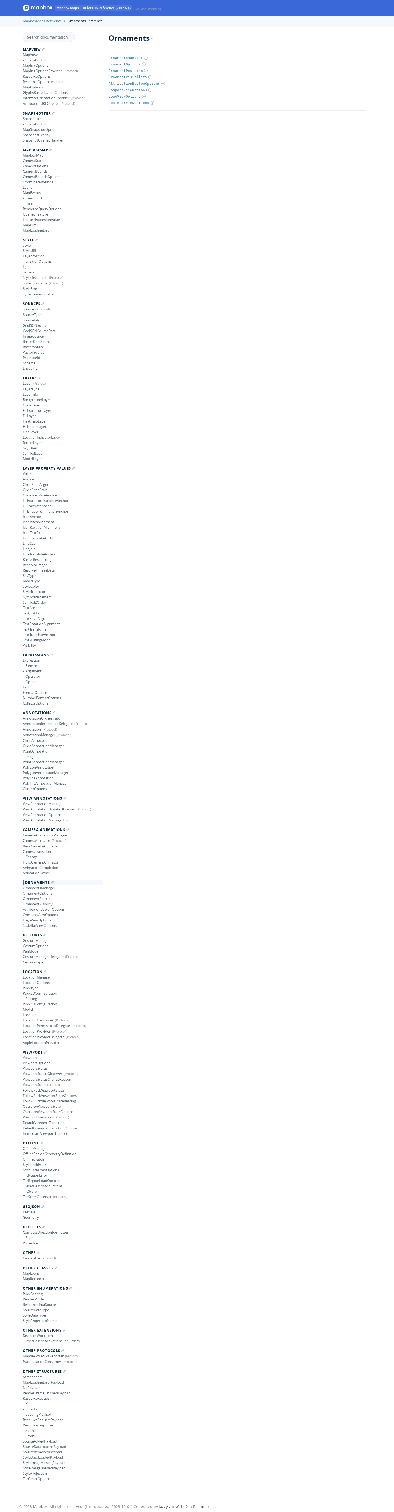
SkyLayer (30, 448)
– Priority (30, 1409)
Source (28, 309)
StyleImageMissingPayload (44, 1462)
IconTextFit (31, 532)
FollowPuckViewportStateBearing (49, 1101)
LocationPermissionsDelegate (46, 1025)
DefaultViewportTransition (44, 1122)
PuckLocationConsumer (42, 1361)
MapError (30, 225)
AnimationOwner (36, 872)
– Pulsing (30, 998)
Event (27, 187)
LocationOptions (36, 982)
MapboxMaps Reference (42, 20)
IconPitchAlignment (38, 522)
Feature (29, 1212)
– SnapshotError (36, 60)
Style (28, 240)
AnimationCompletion (40, 867)
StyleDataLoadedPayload (43, 1457)
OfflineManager (35, 1148)
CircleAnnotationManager (43, 745)
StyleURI (29, 250)
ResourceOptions (36, 76)
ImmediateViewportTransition (46, 1133)
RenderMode (33, 1299)
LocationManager (37, 977)
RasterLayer (32, 442)
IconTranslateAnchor (39, 538)
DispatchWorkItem (38, 1335)
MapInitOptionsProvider (42, 70)
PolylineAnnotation (38, 778)
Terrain (28, 272)
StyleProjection (35, 1473)
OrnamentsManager (39, 887)
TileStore (30, 1191)
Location (33, 971)
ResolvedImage (35, 564)
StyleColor (31, 586)
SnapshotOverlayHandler (43, 140)
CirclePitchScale (35, 489)
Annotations (37, 712)
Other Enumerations (45, 1288)
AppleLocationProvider (41, 1042)
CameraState (33, 160)
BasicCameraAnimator (40, 846)
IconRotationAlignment (41, 527)
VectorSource (33, 352)
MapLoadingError (37, 230)
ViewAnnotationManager (43, 803)
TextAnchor (32, 607)
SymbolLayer (33, 453)
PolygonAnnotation (38, 767)
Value (27, 473)
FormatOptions (35, 692)
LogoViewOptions (37, 920)
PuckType (30, 987)
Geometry (31, 1217)
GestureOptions (35, 945)
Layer (27, 383)
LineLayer (30, 431)
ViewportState (34, 1084)
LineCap (29, 543)
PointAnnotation (36, 751)
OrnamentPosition (38, 898)
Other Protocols (41, 1350)
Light (27, 266)
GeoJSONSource (35, 325)
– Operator (31, 676)
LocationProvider (36, 1031)
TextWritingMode (36, 640)
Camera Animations (44, 829)
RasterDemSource (37, 341)
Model (28, 1009)
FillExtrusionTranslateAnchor (45, 500)
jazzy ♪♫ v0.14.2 (173, 1506)
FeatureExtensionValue (41, 219)
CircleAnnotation (36, 740)
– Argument (32, 671)
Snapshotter (37, 113)
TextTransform (34, 629)
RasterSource (33, 346)
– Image (29, 756)
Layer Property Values (47, 468)
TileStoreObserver (37, 1196)
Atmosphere (33, 1376)
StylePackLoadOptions (41, 1170)
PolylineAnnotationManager (45, 783)
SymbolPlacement (37, 597)
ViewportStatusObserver (42, 1073)
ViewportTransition (38, 1117)
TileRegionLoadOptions (41, 1180)
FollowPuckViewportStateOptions (50, 1095)
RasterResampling (37, 559)
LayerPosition (34, 256)
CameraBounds (35, 171)
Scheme (29, 363)
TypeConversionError (40, 294)
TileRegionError (35, 1175)
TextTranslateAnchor (39, 634)
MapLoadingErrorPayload (43, 1382)
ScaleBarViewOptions (40, 925)
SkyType (29, 575)
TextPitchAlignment (38, 618)
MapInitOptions (35, 65)
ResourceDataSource (39, 1304)
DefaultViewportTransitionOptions (50, 1128)
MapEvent (31, 1273)
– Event (29, 203)
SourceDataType (36, 1309)
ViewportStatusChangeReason (47, 1079)
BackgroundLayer (37, 399)
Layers (30, 378)
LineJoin (29, 548)
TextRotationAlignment (41, 623)
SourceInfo (31, 320)
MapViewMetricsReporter (43, 1356)
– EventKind (32, 198)
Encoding (30, 368)
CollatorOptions (35, 703)
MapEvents (32, 192)
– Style (28, 1237)
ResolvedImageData (39, 570)
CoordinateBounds (38, 182)
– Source (29, 1430)
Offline (31, 1143)
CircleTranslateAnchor (40, 495)
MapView (32, 49)
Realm (198, 1506)
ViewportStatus (35, 1068)
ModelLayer (32, 458)
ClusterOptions (35, 788)
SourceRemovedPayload (42, 1452)
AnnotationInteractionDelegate (48, 723)
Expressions (36, 655)
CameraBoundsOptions (41, 176)
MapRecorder (33, 1278)
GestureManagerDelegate (43, 956)
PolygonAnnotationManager (45, 772)
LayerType (31, 389)
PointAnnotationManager (43, 761)
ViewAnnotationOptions (42, 814)
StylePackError (34, 1164)
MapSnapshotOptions (40, 129)
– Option (30, 681)
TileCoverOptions (36, 1478)
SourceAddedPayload (40, 1441)
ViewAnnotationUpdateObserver (49, 809)
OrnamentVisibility (38, 904)
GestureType (33, 962)
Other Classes (38, 1268)
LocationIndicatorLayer (41, 437)
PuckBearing (33, 1293)
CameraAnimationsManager (45, 835)
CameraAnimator (36, 840)
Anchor (28, 479)
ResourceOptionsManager (44, 81)
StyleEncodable (35, 283)
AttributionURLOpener (41, 103)
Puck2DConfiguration (40, 993)
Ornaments (37, 882)
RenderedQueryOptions (42, 208)
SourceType (32, 314)
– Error (28, 1435)
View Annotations (42, 798)
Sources (31, 303)
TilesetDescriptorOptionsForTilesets (51, 1341)
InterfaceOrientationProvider (46, 97)
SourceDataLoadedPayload (44, 1446)
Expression (31, 660)
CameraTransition (37, 851)
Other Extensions (42, 1330)
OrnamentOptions (37, 893)
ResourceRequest (37, 1398)
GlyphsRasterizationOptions (45, 92)
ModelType (32, 581)
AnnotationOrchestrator (42, 718)
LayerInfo (30, 394)
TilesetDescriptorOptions (42, 1186)
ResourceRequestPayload (43, 1419)
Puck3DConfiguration (40, 1004)
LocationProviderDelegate (43, 1037)
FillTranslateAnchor (38, 505)
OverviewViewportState (42, 1106)
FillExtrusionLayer (37, 410)
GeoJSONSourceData (39, 330)
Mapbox (40, 1506)
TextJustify (31, 613)
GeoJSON (31, 1206)
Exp (26, 687)
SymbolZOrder (34, 602)
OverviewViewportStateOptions (48, 1111)
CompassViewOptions (40, 914)
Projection (31, 1243)
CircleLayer (31, 405)
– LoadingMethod (37, 1414)
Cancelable (31, 1258)
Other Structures (42, 1371)
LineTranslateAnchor (39, 554)
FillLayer (29, 415)
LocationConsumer (38, 1020)
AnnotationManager (39, 734)
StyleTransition (34, 591)
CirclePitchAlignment (39, 484)
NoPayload (31, 1387)
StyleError (31, 288)
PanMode (30, 951)
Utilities (32, 1227)
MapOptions (33, 87)
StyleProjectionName (40, 1320)
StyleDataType (34, 1315)
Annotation (32, 729)
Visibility (29, 645)
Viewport (33, 1052)
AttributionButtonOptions (44, 909)
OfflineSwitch (33, 1159)
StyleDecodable (35, 277)
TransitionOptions (37, 261)
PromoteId (31, 357)
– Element (31, 665)
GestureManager (36, 940)
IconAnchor (32, 516)
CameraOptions (35, 166)
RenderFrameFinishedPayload (47, 1393)
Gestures (32, 935)
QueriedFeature (35, 214)
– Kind (28, 1403)
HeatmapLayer (35, 421)
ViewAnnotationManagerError (47, 820)
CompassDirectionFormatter (45, 1232)
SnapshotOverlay (36, 134)
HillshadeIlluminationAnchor (45, 511)
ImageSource (33, 336)
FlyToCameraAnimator (40, 862)
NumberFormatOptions (42, 697)
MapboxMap (35, 149)
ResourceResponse (38, 1425)
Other (29, 1252)
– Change (30, 856)
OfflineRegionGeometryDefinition (49, 1153)
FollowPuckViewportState (43, 1090)
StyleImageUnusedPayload (44, 1468)
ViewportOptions (36, 1063)
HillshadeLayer (34, 426)
